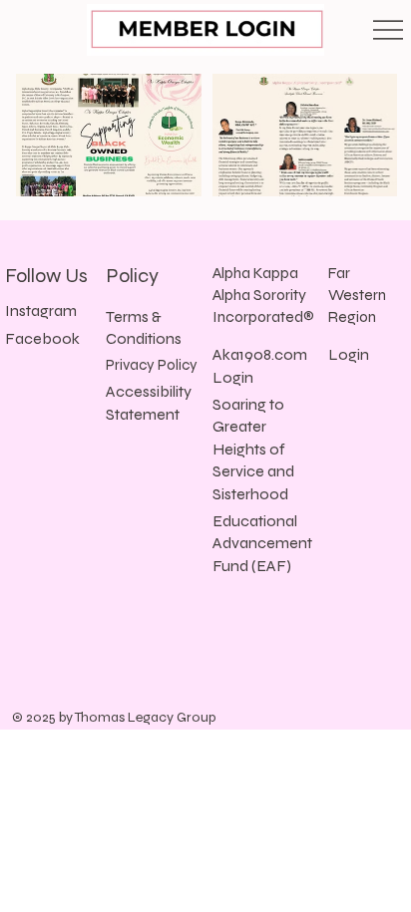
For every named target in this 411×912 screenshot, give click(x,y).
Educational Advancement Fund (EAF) (262, 543)
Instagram (41, 310)
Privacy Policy (152, 365)
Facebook (42, 338)
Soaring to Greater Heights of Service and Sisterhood (253, 449)
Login (348, 354)
